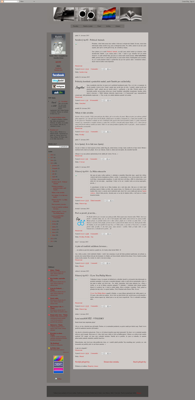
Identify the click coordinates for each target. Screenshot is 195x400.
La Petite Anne (55, 348)
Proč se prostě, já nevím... (85, 213)
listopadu (55, 168)
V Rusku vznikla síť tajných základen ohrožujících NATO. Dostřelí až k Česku (58, 338)
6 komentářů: (95, 234)
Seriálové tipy (83, 72)
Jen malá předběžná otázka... (58, 117)
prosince (54, 166)
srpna (54, 177)
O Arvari (82, 162)
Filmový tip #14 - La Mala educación (90, 171)
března (54, 229)
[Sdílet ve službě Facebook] (108, 69)
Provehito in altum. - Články (56, 334)
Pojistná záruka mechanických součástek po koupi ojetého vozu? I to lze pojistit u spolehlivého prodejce (58, 319)
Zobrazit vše (66, 352)
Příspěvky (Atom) (93, 366)
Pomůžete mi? (54, 130)
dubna (54, 227)
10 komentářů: (94, 100)
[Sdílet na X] (106, 69)
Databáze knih (58, 70)
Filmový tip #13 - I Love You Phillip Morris (93, 275)
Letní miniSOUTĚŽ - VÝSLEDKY (89, 318)
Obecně (81, 266)
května (54, 224)
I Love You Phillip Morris (98, 293)
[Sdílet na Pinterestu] (110, 69)
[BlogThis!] (104, 69)
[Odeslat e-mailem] (102, 69)
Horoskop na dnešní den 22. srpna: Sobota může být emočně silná (58, 273)
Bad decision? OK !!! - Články (57, 307)
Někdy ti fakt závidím (84, 112)
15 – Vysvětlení (62, 101)
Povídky (81, 135)
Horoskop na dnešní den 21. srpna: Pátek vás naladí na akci (58, 311)
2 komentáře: (95, 353)
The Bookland (54, 343)
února (54, 232)
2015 (52, 163)
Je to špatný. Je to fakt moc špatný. (89, 144)
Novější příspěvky (82, 361)
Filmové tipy (83, 203)
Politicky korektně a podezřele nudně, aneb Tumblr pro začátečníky (103, 81)
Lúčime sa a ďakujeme (56, 345)
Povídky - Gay (89, 237)
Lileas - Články (55, 270)
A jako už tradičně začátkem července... (91, 246)
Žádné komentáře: (96, 200)
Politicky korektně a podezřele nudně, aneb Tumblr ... (59, 188)
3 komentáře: (95, 69)
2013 (52, 241)
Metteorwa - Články (56, 325)
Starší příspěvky (139, 361)
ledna (54, 235)
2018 (52, 155)
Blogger (139, 393)
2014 (52, 238)
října (53, 171)
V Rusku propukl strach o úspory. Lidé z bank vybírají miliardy (58, 328)
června (54, 221)
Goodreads (58, 68)
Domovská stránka (111, 361)
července (55, 179)
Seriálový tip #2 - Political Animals (90, 39)
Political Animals (112, 51)
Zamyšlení (82, 103)
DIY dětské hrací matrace (57, 350)
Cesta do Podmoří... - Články (57, 289)
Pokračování (78, 66)
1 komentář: (94, 263)
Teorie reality (54, 298)
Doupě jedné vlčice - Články (59, 315)
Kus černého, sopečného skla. (57, 279)
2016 (52, 160)
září (53, 174)
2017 (52, 157)
